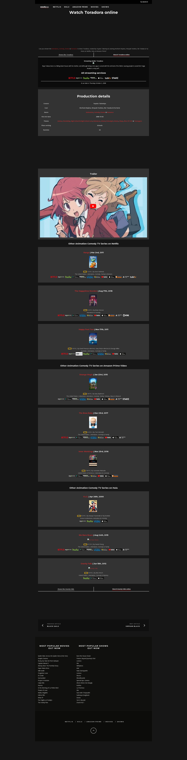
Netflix (57, 7)
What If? (40, 698)
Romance (74, 49)
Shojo (121, 121)
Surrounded (41, 678)
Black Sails (53, 626)
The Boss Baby (86, 413)
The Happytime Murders (86, 291)
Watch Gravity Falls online (121, 589)
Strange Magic (86, 374)
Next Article (135, 624)
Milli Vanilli (41, 671)
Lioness (79, 661)
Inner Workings (86, 451)
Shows (105, 7)
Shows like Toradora (66, 55)
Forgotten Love (43, 673)
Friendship (66, 121)
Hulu (66, 7)
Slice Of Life (128, 121)
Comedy (61, 49)
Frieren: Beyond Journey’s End (86, 658)
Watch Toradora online (121, 55)
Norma (40, 685)
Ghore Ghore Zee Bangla (84, 683)
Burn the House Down (84, 656)
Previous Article (54, 624)
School (103, 121)
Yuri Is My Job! (81, 700)
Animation (55, 49)
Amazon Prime (80, 7)
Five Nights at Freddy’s (45, 700)
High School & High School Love (82, 121)
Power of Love (42, 690)
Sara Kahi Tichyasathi (83, 693)
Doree (79, 698)
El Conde (41, 675)
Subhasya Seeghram (83, 695)
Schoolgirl (109, 121)
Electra (79, 675)
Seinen (116, 121)
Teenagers (138, 121)
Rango (86, 252)
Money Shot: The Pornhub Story (48, 666)
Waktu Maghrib (43, 693)
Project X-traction (43, 680)
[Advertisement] (93, 31)
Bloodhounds (81, 678)
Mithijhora (80, 666)
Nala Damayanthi (82, 671)
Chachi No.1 (80, 702)
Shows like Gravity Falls (66, 589)
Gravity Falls (86, 564)
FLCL (85, 497)
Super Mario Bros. (43, 668)
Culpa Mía (41, 683)
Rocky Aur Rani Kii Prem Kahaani (48, 661)
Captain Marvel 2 (43, 663)
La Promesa (80, 688)
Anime (60, 121)
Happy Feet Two (86, 329)
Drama (67, 49)
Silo (78, 663)
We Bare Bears (86, 535)
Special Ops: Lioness (83, 680)
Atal (78, 668)
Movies (95, 7)
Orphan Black (133, 626)
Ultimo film (41, 695)
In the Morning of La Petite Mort (48, 688)
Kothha (79, 685)
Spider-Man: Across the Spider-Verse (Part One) (53, 656)
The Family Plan (43, 702)
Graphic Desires (43, 658)
